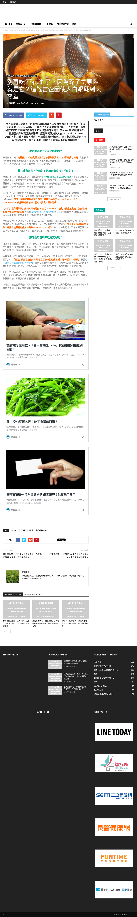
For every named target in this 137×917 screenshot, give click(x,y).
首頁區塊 (33, 76)
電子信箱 (98, 120)
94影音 (50, 24)
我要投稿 (13, 2)
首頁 (10, 24)
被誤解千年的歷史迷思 (103, 694)
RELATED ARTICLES (13, 595)
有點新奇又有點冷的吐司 (104, 678)
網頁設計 (117, 915)
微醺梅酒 (12, 103)
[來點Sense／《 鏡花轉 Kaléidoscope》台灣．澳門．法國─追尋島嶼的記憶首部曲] (103, 245)
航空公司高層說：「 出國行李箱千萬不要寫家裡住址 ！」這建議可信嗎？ (121, 149)
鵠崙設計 (125, 915)
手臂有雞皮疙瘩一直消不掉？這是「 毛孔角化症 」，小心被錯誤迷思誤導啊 (16, 623)
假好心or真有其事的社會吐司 (106, 670)
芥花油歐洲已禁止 (42, 530)
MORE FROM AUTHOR (33, 595)
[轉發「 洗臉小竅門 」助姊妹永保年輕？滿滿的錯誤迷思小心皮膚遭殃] (75, 609)
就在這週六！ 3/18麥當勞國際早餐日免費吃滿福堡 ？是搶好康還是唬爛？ (22, 555)
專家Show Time (100, 686)
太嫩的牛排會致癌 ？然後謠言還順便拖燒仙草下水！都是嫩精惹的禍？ (121, 162)
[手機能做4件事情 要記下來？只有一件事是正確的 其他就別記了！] (100, 176)
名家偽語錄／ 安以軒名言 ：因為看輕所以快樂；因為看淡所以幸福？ (69, 555)
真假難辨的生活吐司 (23, 76)
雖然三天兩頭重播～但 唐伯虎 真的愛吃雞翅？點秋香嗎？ (124, 256)
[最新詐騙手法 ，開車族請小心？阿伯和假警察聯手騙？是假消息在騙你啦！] (45, 609)
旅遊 (96, 674)
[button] (131, 24)
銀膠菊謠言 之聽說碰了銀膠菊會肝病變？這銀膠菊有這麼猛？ (103, 232)
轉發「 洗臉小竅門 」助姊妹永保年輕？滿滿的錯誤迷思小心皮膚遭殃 (75, 623)
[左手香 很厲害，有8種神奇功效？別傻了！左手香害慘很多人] (55, 690)
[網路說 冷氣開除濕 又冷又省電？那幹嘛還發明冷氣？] (55, 664)
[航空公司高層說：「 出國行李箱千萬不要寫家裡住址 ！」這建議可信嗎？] (100, 150)
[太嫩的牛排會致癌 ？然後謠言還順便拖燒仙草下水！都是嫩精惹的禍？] (100, 163)
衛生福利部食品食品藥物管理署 (56, 177)
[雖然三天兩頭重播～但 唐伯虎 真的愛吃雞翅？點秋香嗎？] (124, 245)
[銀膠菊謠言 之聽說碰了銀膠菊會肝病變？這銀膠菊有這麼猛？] (103, 221)
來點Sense (36, 24)
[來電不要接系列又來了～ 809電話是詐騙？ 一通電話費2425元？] (100, 189)
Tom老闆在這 (63, 24)
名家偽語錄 (98, 690)
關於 (74, 24)
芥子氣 (23, 530)
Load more (113, 199)
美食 (96, 682)
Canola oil (14, 530)
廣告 (4, 2)
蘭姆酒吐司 (20, 24)
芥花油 (31, 530)
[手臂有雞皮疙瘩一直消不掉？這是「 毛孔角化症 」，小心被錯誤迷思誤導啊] (16, 609)
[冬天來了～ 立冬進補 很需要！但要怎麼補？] (124, 221)
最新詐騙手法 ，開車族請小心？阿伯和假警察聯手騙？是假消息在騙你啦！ (45, 623)
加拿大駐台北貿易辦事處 (42, 212)
